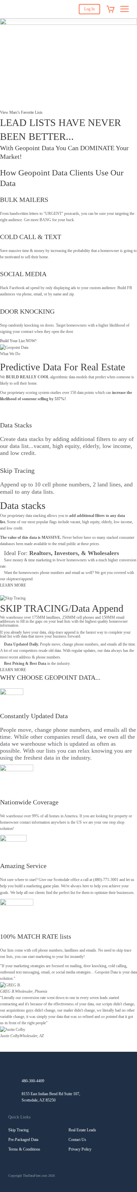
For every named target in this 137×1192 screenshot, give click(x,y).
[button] (68, 1042)
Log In (89, 9)
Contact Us (77, 1139)
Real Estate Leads (82, 1130)
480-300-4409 (33, 1081)
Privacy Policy (79, 1149)
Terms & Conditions (24, 1149)
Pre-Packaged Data (23, 1139)
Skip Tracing (18, 1130)
